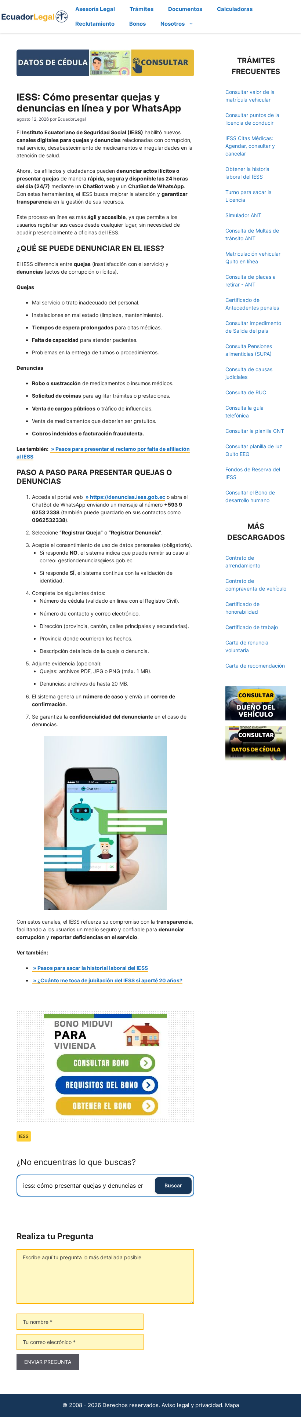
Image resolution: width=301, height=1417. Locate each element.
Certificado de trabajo (251, 627)
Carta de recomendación (255, 665)
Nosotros (172, 23)
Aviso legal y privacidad (192, 1405)
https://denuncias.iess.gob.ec (127, 497)
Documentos (185, 9)
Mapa (232, 1405)
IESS (24, 1136)
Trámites (141, 9)
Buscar (173, 1185)
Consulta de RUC (245, 392)
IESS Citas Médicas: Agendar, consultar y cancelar (250, 146)
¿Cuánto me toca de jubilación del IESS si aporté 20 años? (109, 980)
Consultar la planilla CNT (254, 431)
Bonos (137, 23)
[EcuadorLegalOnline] (34, 16)
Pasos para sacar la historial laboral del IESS (92, 968)
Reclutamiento (95, 23)
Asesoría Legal (95, 9)
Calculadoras (235, 9)
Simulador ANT (243, 215)
